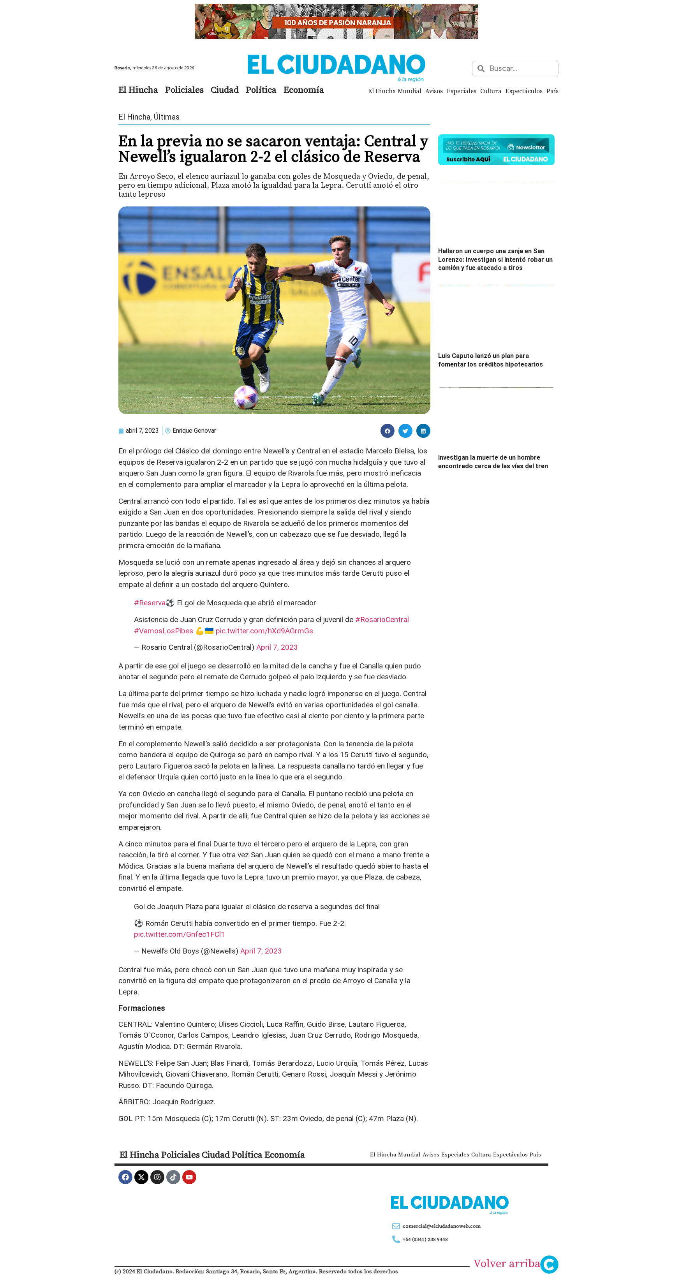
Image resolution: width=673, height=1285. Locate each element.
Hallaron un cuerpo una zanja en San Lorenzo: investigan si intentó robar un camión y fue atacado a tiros (495, 259)
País (552, 90)
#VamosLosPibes (163, 630)
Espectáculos (524, 90)
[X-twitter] (141, 1177)
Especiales (461, 90)
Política (261, 89)
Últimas (167, 117)
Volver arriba (507, 1263)
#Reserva (150, 602)
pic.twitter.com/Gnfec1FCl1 (179, 934)
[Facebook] (125, 1177)
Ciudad (225, 89)
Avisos (434, 90)
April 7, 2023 (277, 647)
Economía (304, 89)
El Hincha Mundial (394, 90)
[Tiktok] (173, 1177)
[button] (388, 431)
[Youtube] (189, 1177)
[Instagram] (157, 1177)
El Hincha (138, 89)
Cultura (491, 90)
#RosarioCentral (382, 619)
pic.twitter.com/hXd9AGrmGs (264, 630)
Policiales (184, 89)
